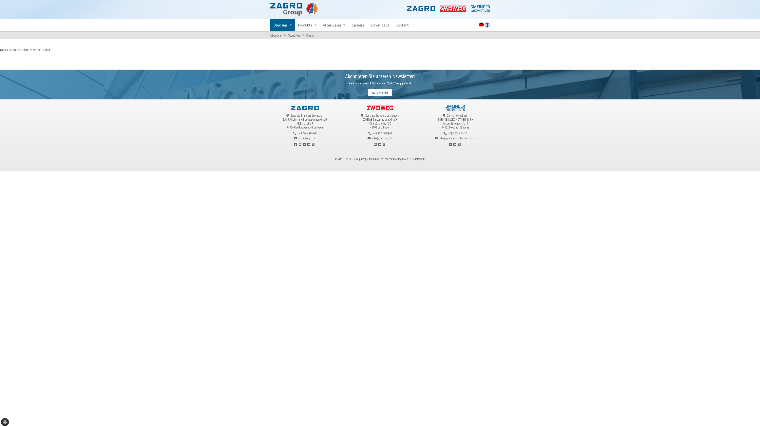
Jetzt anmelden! (380, 92)
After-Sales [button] (332, 25)
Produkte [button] (306, 25)
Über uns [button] (281, 25)
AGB (406, 159)
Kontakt (402, 25)
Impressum (368, 159)
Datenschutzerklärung (389, 159)
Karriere (358, 25)
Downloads (380, 25)
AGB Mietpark (417, 159)
